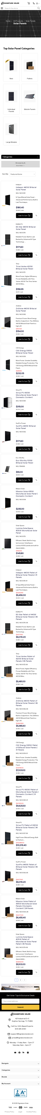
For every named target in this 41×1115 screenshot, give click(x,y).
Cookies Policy (31, 1112)
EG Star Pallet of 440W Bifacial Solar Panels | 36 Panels (27, 616)
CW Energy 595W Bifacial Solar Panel (24, 351)
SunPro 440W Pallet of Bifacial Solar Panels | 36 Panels (27, 866)
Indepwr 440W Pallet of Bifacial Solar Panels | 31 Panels (26, 574)
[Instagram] (28, 1053)
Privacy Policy (9, 1112)
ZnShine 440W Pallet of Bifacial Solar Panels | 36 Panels (27, 703)
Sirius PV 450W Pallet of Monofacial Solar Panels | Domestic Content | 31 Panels (27, 793)
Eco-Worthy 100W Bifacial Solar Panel (24, 461)
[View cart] (28, 3)
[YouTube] (15, 1053)
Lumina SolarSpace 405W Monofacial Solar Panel (26, 530)
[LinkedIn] (24, 1053)
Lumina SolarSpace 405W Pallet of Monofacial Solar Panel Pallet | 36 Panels (26, 940)
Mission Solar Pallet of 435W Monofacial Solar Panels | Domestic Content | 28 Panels (26, 904)
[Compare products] (33, 3)
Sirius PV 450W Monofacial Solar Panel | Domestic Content (27, 395)
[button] (20, 164)
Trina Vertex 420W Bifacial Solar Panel (24, 267)
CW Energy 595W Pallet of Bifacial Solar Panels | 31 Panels (27, 747)
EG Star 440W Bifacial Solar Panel (26, 228)
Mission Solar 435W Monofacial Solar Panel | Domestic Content (27, 493)
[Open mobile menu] (2, 8)
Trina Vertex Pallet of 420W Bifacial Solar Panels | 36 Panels (25, 658)
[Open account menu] (37, 3)
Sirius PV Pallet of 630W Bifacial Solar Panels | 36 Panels (27, 827)
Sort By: (5, 174)
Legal (20, 1112)
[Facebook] (19, 1053)
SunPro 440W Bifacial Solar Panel (26, 427)
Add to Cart (23, 215)
